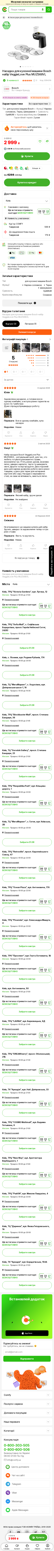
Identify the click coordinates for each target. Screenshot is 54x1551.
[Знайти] (49, 9)
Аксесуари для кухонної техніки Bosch (26, 17)
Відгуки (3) (11, 324)
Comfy (7, 1395)
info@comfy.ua (14, 1460)
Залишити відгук (27, 332)
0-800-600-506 (17, 1450)
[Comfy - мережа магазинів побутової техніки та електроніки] (4, 9)
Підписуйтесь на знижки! (16, 1343)
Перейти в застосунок (51, 563)
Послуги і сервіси (13, 1403)
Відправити (27, 1358)
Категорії (9, 1430)
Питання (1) (30, 324)
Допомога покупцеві (15, 1412)
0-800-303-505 (16, 1445)
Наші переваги (12, 1421)
